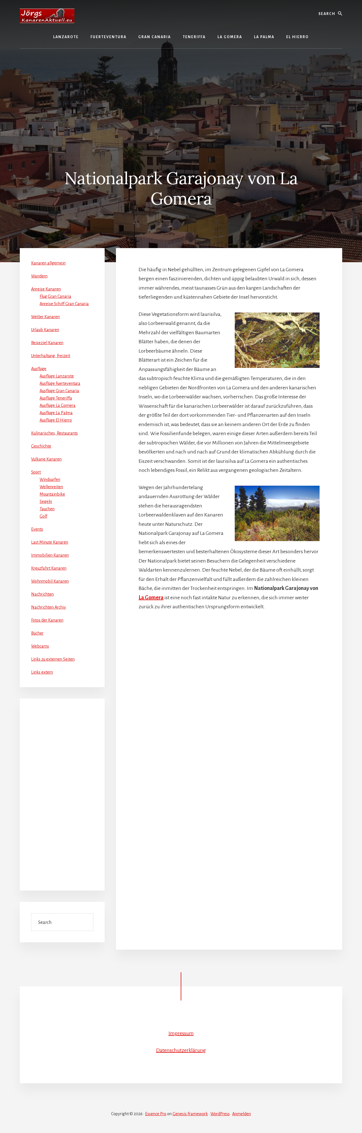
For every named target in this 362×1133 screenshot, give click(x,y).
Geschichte (41, 446)
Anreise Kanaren (46, 289)
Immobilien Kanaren (50, 555)
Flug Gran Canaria (55, 296)
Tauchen (47, 509)
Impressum (181, 1033)
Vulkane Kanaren (46, 459)
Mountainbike (52, 494)
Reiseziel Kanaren (47, 342)
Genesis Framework (190, 1114)
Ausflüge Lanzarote (57, 376)
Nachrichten (42, 594)
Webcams (40, 646)
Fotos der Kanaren (47, 620)
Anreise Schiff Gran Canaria (64, 303)
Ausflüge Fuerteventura (60, 383)
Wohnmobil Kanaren (50, 581)
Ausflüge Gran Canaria (59, 390)
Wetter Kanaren (45, 316)
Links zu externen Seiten (53, 659)
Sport (36, 472)
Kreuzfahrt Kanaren (48, 568)
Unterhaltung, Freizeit (50, 355)
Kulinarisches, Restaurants (54, 433)
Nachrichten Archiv (48, 607)
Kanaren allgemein (48, 263)
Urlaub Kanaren (45, 329)
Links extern (42, 672)
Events (37, 529)
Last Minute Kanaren (49, 542)
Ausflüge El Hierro (56, 420)
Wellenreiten (51, 487)
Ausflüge (38, 368)
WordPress (220, 1114)
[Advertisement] (181, 96)
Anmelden (241, 1114)
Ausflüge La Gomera (58, 405)
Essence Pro (155, 1114)
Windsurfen (50, 479)
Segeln (46, 501)
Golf (43, 516)
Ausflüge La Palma (56, 413)
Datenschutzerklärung (181, 1050)
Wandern (39, 276)
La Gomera (151, 597)
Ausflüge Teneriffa (56, 398)
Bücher (37, 633)
